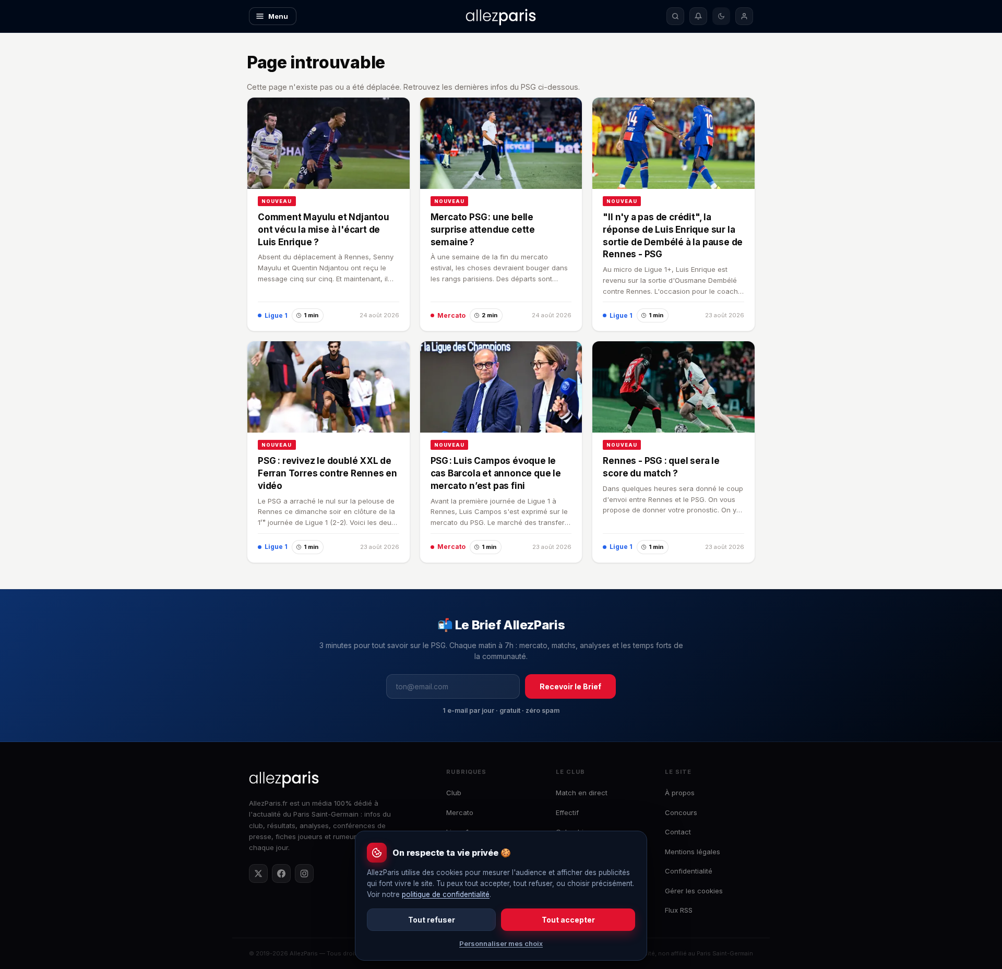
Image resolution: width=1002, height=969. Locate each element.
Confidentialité (688, 871)
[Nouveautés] (698, 16)
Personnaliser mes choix (501, 943)
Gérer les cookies (694, 891)
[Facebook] (281, 873)
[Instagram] (304, 873)
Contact (678, 832)
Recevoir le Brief (570, 686)
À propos (680, 792)
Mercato (459, 812)
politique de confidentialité (446, 894)
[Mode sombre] (721, 16)
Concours (681, 812)
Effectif (567, 812)
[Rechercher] (675, 16)
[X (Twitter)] (258, 873)
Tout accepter (568, 919)
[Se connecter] (744, 16)
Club (453, 792)
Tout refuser (431, 919)
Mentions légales (692, 851)
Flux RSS (679, 910)
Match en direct (581, 792)
